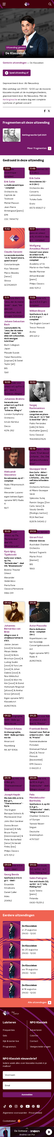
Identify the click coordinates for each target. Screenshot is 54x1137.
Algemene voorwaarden (15, 1113)
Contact (34, 1041)
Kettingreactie (10, 99)
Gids (5, 1036)
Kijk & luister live (11, 1041)
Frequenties (9, 1030)
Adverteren (36, 1030)
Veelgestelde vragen (40, 1047)
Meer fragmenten (37, 148)
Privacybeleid (35, 1113)
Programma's (9, 1047)
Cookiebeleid (9, 1121)
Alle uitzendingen (37, 1002)
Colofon (34, 1036)
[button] (48, 1131)
